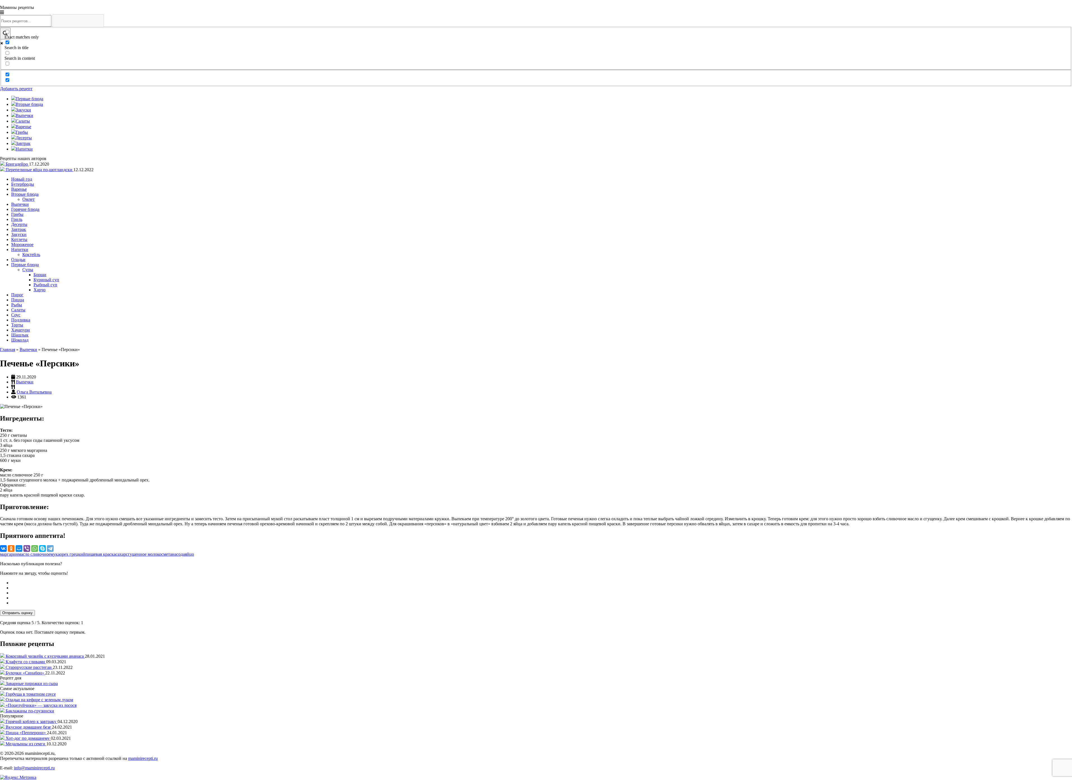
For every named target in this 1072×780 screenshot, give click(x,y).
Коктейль (31, 254)
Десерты (19, 224)
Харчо (40, 289)
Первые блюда (25, 264)
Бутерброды (22, 184)
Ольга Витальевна (34, 392)
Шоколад (19, 340)
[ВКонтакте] (3, 548)
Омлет (28, 199)
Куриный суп (46, 279)
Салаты (18, 309)
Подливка (20, 320)
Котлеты (19, 239)
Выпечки (20, 204)
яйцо (189, 554)
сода (180, 554)
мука (55, 554)
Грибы (17, 214)
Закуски (19, 234)
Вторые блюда (25, 194)
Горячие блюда (25, 209)
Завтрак (18, 229)
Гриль (16, 219)
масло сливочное (34, 554)
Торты (17, 325)
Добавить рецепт (16, 88)
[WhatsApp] (34, 548)
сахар (121, 554)
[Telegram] (50, 548)
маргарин (9, 554)
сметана (168, 554)
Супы (27, 269)
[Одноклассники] (11, 548)
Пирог (17, 294)
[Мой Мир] (19, 548)
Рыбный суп (45, 284)
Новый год (21, 179)
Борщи (40, 274)
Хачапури (20, 330)
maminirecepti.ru (143, 758)
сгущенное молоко (143, 554)
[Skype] (42, 548)
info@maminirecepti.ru (34, 767)
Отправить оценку (17, 613)
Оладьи (18, 259)
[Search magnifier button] (5, 33)
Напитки (19, 249)
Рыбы (16, 304)
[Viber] (26, 548)
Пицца (17, 299)
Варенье (19, 189)
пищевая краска (100, 554)
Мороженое (22, 244)
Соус (15, 315)
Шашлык (19, 335)
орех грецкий (72, 554)
